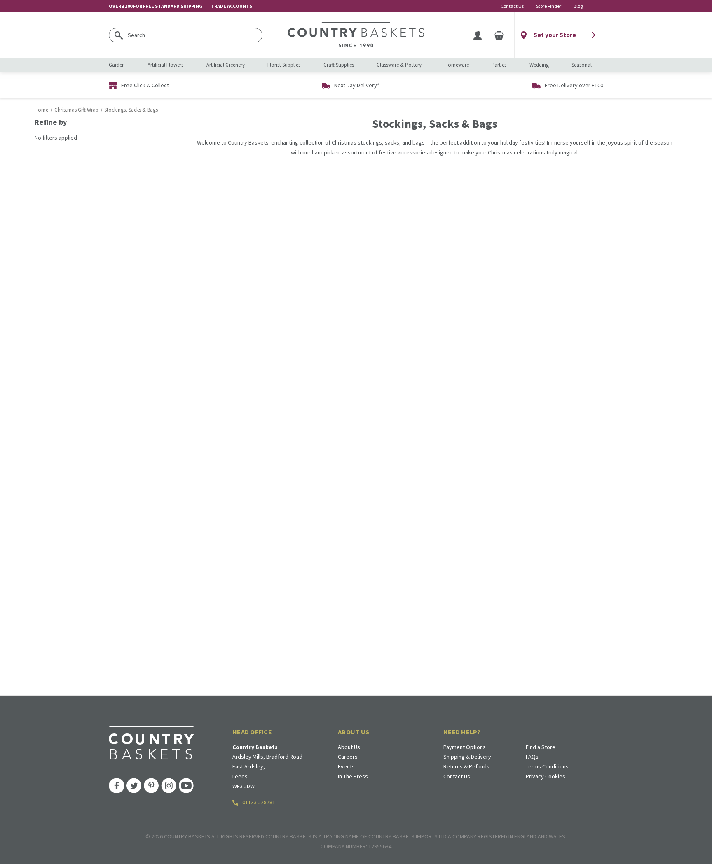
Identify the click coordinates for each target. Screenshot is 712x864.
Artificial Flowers (165, 64)
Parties (499, 64)
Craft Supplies (338, 64)
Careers (348, 756)
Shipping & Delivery (467, 756)
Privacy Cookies (545, 776)
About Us (349, 747)
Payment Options (464, 747)
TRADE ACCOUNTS (231, 6)
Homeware (457, 64)
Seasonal (581, 64)
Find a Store (540, 747)
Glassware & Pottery (399, 64)
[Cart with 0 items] (499, 35)
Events (346, 766)
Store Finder (548, 6)
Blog (578, 6)
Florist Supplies (283, 64)
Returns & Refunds (466, 766)
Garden (117, 64)
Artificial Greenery (225, 64)
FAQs (532, 756)
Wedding (539, 64)
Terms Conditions (547, 766)
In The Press (353, 776)
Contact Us (512, 6)
